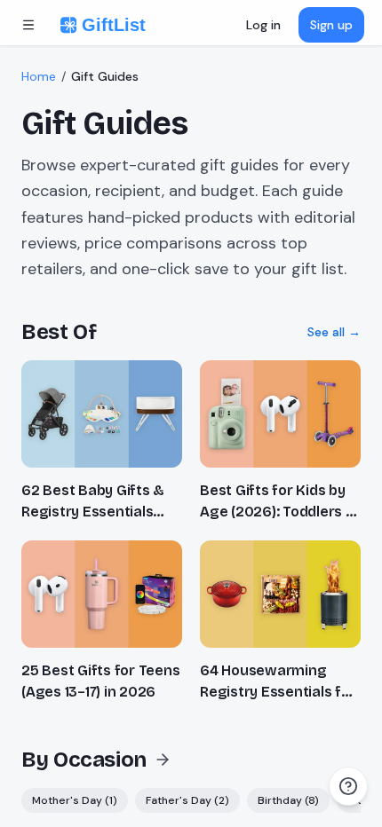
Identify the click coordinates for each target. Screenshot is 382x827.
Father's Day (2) (187, 800)
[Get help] (348, 786)
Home (38, 76)
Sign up (331, 25)
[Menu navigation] (28, 25)
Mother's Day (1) (74, 800)
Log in (263, 25)
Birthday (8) (288, 800)
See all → (334, 332)
